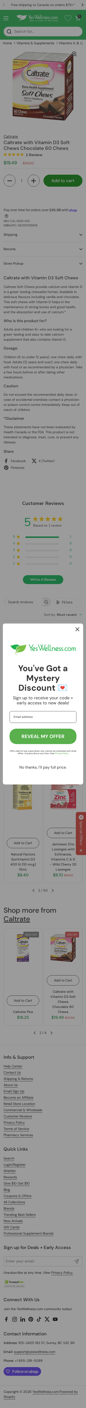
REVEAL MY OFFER (43, 736)
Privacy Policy (61, 753)
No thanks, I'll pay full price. (43, 767)
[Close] (77, 629)
